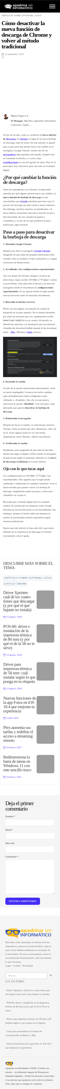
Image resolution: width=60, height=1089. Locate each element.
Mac (13, 332)
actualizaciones (10, 162)
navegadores (9, 154)
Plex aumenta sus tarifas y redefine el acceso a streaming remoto (18, 734)
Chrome (24, 139)
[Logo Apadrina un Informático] (18, 6)
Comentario (11, 856)
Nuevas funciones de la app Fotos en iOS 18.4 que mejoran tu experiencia (19, 704)
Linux (29, 332)
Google (24, 201)
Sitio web (9, 843)
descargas (11, 139)
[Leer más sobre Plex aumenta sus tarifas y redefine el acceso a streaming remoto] (45, 734)
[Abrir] (52, 6)
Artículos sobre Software (17, 16)
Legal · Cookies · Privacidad (19, 965)
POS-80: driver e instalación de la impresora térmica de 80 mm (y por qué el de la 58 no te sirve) (18, 637)
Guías (38, 16)
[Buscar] (51, 975)
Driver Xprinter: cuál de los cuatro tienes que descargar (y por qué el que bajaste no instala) (18, 601)
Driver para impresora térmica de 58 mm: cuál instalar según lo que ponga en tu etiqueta (19, 673)
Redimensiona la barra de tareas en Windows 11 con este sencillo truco (17, 763)
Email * (9, 830)
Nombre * (10, 816)
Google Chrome (42, 251)
